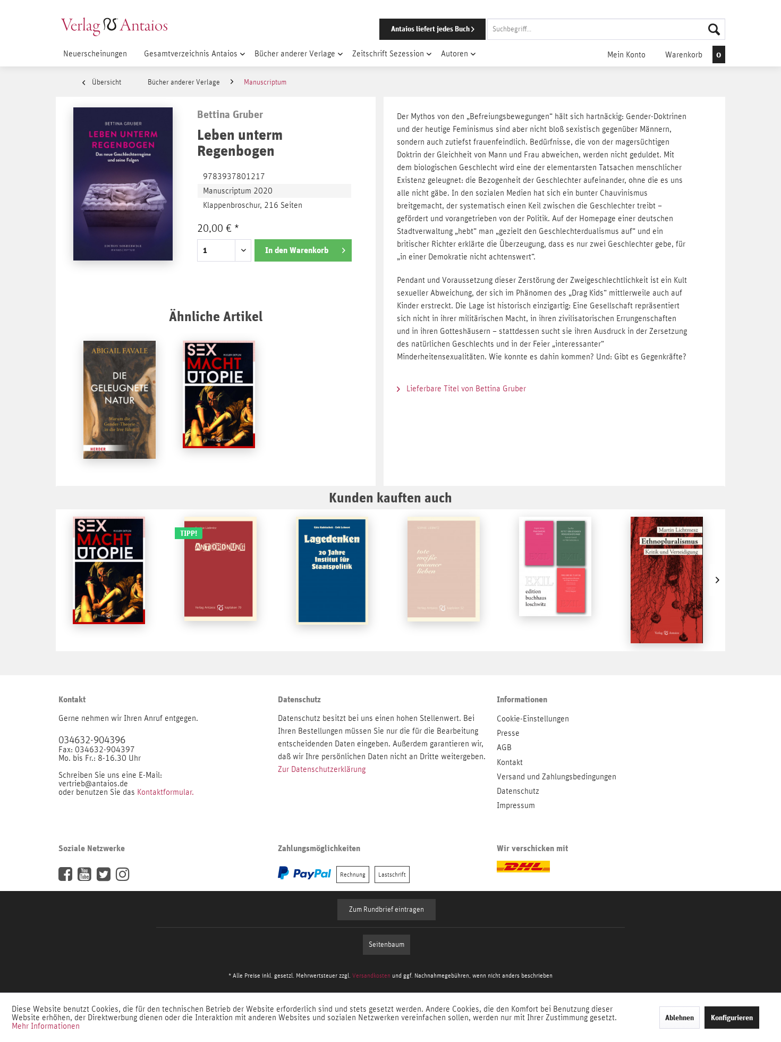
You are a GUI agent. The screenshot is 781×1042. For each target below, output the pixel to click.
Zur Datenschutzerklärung (322, 769)
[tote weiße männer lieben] (443, 580)
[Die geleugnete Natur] (119, 404)
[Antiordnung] (220, 580)
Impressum (516, 805)
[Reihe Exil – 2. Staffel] (555, 580)
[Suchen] (714, 29)
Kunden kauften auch (390, 497)
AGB (504, 747)
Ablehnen (679, 1017)
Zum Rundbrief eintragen (386, 909)
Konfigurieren (732, 1017)
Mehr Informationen (46, 1026)
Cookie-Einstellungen (533, 719)
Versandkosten (371, 975)
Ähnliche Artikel (215, 316)
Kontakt (510, 762)
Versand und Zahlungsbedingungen (556, 776)
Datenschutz (518, 791)
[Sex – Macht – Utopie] (219, 404)
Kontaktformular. (165, 792)
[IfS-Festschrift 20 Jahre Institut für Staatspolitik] (332, 580)
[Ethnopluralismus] (667, 580)
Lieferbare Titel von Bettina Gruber (465, 388)
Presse (508, 733)
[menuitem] (537, 29)
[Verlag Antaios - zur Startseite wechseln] (114, 26)
